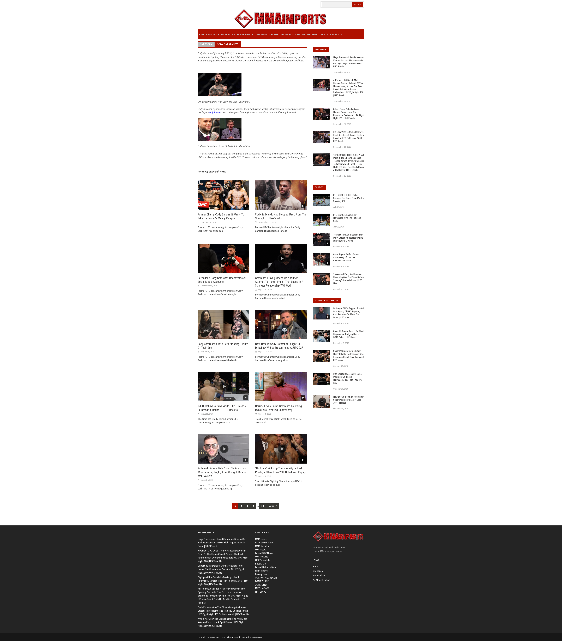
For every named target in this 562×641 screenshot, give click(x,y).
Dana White (261, 34)
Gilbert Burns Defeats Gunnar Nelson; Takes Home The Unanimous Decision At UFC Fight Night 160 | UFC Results (348, 114)
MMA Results (262, 546)
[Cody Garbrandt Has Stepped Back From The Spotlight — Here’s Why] (281, 194)
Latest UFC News (264, 553)
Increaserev (257, 637)
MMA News (211, 34)
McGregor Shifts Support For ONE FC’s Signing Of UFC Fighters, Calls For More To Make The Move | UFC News (348, 313)
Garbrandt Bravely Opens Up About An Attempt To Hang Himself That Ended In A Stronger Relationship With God (279, 281)
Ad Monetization (321, 580)
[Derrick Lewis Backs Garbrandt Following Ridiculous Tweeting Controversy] (281, 386)
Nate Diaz (300, 34)
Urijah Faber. (215, 112)
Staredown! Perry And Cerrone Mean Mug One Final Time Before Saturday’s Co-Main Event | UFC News (348, 279)
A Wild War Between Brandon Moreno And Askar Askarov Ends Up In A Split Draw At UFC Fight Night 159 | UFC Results (222, 622)
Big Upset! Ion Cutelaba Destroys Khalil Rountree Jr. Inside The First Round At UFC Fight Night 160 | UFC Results (348, 136)
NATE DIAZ (260, 591)
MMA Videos (336, 34)
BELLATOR (260, 563)
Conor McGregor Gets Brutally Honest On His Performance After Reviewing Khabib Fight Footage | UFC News (348, 355)
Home (201, 34)
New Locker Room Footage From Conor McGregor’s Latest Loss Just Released (348, 399)
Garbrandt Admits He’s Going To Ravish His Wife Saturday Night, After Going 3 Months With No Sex (222, 472)
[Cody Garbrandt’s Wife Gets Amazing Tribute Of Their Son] (223, 324)
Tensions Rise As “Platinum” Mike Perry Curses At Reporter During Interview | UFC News (348, 237)
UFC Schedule (262, 560)
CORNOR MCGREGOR (266, 577)
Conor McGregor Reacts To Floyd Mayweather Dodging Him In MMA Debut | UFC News (348, 334)
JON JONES (261, 584)
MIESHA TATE (262, 588)
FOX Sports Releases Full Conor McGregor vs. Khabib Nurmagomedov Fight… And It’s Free (347, 378)
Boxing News (262, 574)
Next (271, 505)
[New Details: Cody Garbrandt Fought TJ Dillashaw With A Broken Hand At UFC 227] (281, 324)
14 (262, 505)
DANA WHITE (262, 581)
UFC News (225, 34)
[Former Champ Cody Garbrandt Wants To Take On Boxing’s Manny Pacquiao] (223, 194)
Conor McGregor (243, 34)
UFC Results (261, 556)
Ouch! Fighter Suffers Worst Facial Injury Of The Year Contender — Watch (346, 257)
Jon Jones (274, 34)
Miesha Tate (287, 34)
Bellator (312, 34)
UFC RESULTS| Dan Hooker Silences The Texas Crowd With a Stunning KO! (348, 198)
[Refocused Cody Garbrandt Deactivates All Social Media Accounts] (223, 258)
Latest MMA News (264, 542)
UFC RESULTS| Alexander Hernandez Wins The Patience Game (347, 218)
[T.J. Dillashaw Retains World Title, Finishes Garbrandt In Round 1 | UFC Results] (223, 386)
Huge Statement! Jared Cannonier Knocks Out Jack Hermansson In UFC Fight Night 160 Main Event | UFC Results (348, 62)
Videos (324, 34)
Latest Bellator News (266, 567)
